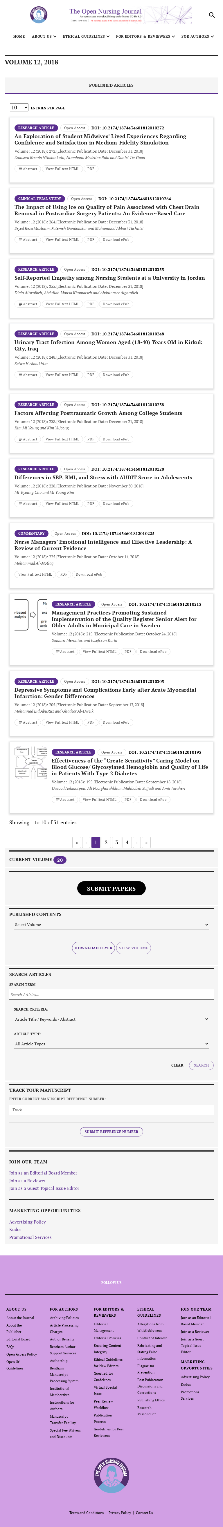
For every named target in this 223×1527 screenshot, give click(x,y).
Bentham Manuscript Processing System (64, 1374)
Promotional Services (30, 1237)
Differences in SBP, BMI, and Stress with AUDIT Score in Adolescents (103, 477)
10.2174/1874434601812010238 (133, 404)
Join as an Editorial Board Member (43, 1173)
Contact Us (144, 1512)
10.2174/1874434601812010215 (170, 604)
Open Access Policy (21, 1354)
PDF (90, 169)
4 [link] (127, 842)
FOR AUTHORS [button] (195, 36)
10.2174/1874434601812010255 (133, 269)
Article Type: (27, 1034)
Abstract (30, 169)
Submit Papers (111, 888)
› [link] (137, 842)
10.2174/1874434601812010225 (123, 533)
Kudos (15, 1229)
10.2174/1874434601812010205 (133, 681)
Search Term (22, 984)
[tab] (111, 85)
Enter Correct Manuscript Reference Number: (57, 1099)
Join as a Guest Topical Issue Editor (44, 1188)
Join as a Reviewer (27, 1180)
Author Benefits (62, 1339)
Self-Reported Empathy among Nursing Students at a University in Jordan (110, 277)
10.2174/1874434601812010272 (133, 128)
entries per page (48, 108)
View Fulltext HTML (63, 169)
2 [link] (106, 842)
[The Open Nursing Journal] (111, 1475)
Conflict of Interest (152, 1338)
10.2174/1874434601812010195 (170, 752)
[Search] (212, 15)
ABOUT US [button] (42, 36)
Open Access (74, 128)
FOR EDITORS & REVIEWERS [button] (143, 36)
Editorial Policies (107, 1338)
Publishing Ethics (151, 1400)
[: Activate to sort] (111, 116)
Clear (177, 1065)
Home (19, 36)
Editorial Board (18, 1339)
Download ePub (116, 239)
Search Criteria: (31, 1009)
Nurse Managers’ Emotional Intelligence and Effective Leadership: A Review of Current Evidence (103, 545)
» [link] (146, 842)
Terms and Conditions (86, 1512)
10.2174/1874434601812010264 (140, 198)
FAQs (10, 1347)
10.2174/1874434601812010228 (133, 469)
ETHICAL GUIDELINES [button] (84, 36)
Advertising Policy (27, 1222)
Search (201, 1065)
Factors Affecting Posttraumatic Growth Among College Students (98, 412)
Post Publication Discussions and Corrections (150, 1386)
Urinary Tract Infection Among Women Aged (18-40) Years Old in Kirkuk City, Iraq (109, 345)
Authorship (59, 1360)
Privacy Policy (120, 1512)
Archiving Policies (64, 1317)
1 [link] (95, 842)
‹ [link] (86, 842)
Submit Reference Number (111, 1132)
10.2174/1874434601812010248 (133, 334)
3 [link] (116, 842)
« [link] (76, 842)
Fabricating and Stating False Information (149, 1351)
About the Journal (20, 1317)
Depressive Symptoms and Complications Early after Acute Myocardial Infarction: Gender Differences (105, 693)
